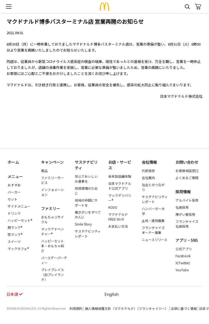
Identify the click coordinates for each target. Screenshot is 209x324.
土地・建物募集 (153, 220)
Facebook (183, 255)
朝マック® (15, 227)
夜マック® (15, 234)
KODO (112, 207)
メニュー (15, 176)
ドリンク (14, 213)
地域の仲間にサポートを (86, 202)
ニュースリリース (154, 239)
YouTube (182, 270)
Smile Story (83, 224)
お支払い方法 (118, 226)
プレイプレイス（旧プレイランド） (52, 274)
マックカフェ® (18, 248)
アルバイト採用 (187, 200)
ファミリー (50, 208)
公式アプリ (184, 248)
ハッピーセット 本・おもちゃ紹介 (52, 246)
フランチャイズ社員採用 (187, 223)
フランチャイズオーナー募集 (153, 230)
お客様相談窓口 (187, 170)
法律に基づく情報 (184, 308)
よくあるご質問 (187, 177)
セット (12, 199)
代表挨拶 (148, 170)
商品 (44, 170)
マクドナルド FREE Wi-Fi (118, 216)
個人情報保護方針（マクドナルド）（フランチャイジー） (126, 308)
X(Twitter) (183, 263)
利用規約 (75, 308)
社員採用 (182, 207)
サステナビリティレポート (88, 233)
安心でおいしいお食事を (86, 178)
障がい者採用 (185, 214)
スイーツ (14, 241)
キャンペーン (52, 162)
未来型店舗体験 (119, 176)
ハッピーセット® (20, 220)
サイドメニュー (19, 206)
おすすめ (14, 185)
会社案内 (148, 177)
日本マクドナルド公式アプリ (119, 185)
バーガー (14, 192)
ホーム (13, 162)
